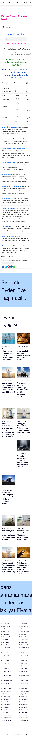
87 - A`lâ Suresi (23, 702)
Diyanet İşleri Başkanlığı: (10, 127)
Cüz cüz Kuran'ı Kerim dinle (14, 260)
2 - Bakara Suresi (5, 626)
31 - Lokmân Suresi (24, 652)
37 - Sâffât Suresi (23, 668)
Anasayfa (11, 3)
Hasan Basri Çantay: (8, 208)
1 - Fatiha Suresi (5, 623)
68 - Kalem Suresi (5, 702)
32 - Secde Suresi (23, 655)
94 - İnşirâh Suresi (23, 720)
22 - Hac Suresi (23, 629)
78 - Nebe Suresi (23, 678)
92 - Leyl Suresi (23, 715)
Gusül (25, 3)
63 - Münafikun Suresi (6, 688)
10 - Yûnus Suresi (5, 647)
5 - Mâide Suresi (5, 634)
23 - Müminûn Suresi (24, 631)
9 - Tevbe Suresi (5, 644)
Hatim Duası (24, 260)
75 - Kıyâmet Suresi (6, 720)
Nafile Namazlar (21, 453)
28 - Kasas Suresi (23, 644)
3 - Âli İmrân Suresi (6, 629)
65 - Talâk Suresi (5, 694)
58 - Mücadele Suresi (6, 675)
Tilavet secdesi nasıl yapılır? (8, 263)
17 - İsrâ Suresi (5, 666)
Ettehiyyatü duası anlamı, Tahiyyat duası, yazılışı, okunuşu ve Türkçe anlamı (23, 427)
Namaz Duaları (21, 528)
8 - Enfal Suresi (5, 642)
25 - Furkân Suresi (23, 637)
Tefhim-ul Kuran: (7, 246)
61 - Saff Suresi (5, 683)
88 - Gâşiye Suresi (23, 704)
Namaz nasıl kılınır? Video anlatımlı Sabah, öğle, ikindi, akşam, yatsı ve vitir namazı (8, 354)
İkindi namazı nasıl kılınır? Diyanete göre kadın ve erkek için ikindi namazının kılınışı (7, 496)
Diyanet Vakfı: (6, 139)
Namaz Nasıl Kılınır (7, 346)
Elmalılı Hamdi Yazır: (8, 163)
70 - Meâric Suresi (5, 707)
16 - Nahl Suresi (5, 663)
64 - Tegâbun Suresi (6, 691)
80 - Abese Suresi (23, 683)
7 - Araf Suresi (4, 639)
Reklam (7, 735)
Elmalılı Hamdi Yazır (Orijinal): (11, 186)
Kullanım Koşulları (25, 737)
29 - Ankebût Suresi (24, 647)
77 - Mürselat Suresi (24, 675)
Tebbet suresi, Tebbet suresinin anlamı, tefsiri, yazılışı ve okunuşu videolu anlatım (23, 568)
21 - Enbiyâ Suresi (23, 626)
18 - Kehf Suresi (5, 668)
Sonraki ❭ (20, 34)
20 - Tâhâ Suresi (23, 623)
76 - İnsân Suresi (5, 723)
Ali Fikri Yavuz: (7, 174)
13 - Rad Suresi (5, 655)
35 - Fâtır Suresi (23, 663)
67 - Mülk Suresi (5, 699)
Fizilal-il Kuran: (7, 198)
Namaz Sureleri (6, 381)
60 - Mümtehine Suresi (6, 680)
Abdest (19, 3)
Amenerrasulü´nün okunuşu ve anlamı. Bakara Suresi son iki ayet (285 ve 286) (8, 387)
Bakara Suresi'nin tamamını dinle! (16, 43)
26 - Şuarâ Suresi (23, 639)
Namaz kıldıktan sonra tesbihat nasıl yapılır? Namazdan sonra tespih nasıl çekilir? (23, 354)
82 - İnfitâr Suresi (23, 688)
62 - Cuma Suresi (5, 686)
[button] (11, 3)
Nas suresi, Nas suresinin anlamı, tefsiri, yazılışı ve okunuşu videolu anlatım (8, 534)
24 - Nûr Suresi (23, 634)
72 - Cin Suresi (4, 712)
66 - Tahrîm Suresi (5, 696)
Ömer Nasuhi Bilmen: (9, 236)
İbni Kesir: (5, 226)
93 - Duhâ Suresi (23, 717)
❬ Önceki (11, 34)
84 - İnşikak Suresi (23, 694)
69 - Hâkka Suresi (5, 704)
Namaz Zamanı (26, 735)
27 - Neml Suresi (23, 642)
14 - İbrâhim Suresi (6, 658)
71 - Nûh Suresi (5, 709)
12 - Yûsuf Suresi (5, 652)
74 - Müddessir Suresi (6, 717)
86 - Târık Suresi (23, 699)
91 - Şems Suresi (23, 712)
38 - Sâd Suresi (23, 671)
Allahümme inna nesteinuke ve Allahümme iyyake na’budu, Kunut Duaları (23, 534)
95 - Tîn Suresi (23, 723)
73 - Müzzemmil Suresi (6, 715)
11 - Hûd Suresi (5, 650)
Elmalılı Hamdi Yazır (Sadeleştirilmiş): (14, 148)
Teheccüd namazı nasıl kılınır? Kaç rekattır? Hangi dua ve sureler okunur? (22, 461)
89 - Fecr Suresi (23, 707)
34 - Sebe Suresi (23, 660)
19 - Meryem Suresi (6, 671)
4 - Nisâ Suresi (5, 631)
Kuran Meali (4, 260)
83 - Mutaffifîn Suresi (24, 691)
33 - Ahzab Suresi (23, 658)
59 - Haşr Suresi (5, 678)
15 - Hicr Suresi (5, 660)
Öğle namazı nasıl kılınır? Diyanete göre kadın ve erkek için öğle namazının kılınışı (22, 389)
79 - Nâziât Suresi (23, 680)
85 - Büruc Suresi (23, 696)
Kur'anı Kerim (9, 26)
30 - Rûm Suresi (23, 650)
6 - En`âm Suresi (5, 637)
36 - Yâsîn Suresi (23, 666)
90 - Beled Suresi (23, 709)
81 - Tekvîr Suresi (23, 686)
